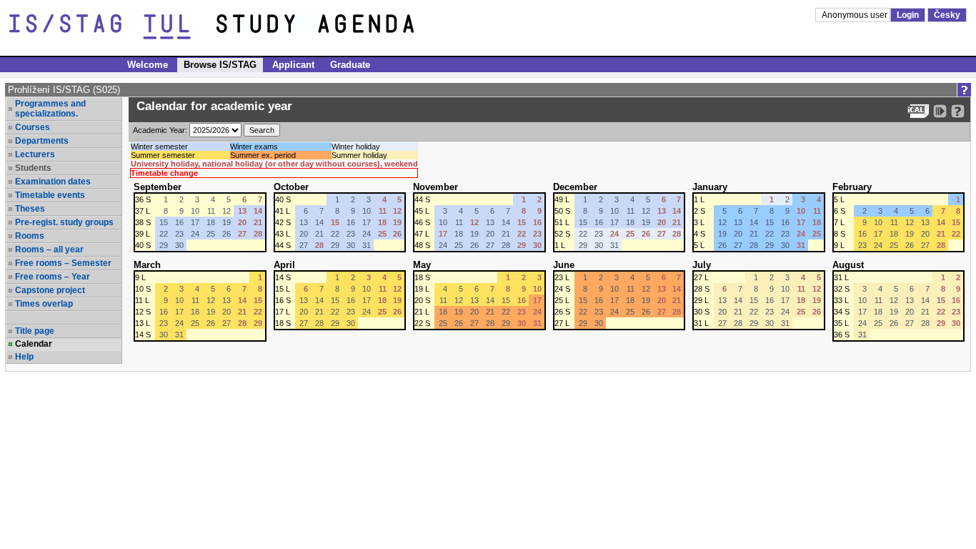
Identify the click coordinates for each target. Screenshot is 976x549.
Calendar (33, 344)
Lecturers (35, 154)
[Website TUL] (112, 27)
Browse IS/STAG (220, 64)
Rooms (29, 236)
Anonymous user (856, 15)
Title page (34, 331)
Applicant (293, 64)
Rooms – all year (49, 249)
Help (24, 357)
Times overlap (44, 304)
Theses (30, 209)
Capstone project (50, 290)
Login (908, 15)
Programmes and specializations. (50, 109)
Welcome (147, 64)
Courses (32, 127)
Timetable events (50, 195)
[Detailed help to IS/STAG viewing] (957, 111)
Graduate (350, 64)
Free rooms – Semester (63, 263)
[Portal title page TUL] (341, 27)
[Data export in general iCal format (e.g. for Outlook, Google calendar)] (918, 111)
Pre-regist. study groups (64, 222)
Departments (42, 141)
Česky (947, 15)
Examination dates (53, 182)
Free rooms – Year (52, 277)
